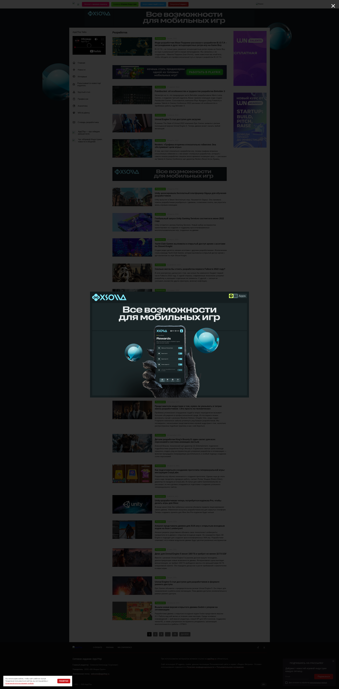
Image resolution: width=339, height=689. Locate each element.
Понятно (63, 681)
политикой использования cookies (19, 683)
